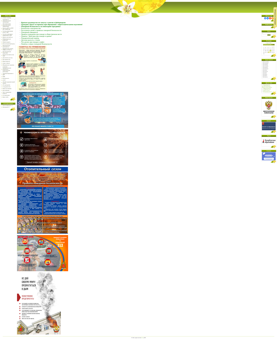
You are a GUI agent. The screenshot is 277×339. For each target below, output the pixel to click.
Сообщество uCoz (267, 89)
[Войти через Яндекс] (270, 18)
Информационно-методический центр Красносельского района (267, 86)
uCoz (142, 337)
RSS (151, 0)
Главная (139, 0)
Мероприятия (5, 107)
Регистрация (144, 0)
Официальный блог (267, 88)
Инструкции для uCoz (267, 91)
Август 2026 (268, 43)
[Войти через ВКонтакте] (268, 18)
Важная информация (7, 105)
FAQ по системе (266, 90)
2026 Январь (265, 67)
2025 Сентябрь (266, 61)
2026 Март (265, 70)
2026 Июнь (265, 74)
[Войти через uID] (265, 18)
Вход (149, 0)
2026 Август (265, 76)
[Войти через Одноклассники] (272, 18)
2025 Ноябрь (265, 64)
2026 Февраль (265, 68)
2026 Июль (265, 75)
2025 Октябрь (265, 63)
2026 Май (265, 72)
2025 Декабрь (265, 65)
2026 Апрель (265, 71)
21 (270, 50)
